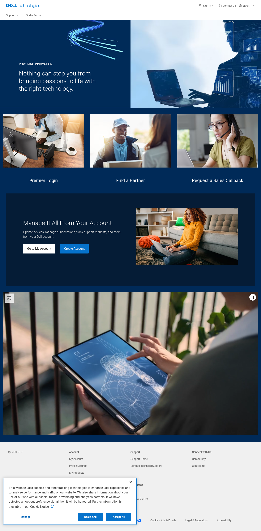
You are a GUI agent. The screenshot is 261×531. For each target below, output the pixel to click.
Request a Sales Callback (217, 180)
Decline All (90, 516)
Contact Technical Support (146, 465)
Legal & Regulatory (196, 520)
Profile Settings (78, 465)
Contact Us (198, 465)
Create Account (74, 248)
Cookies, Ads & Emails (163, 520)
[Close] (130, 482)
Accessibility (224, 520)
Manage (26, 516)
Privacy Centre (139, 498)
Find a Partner (130, 180)
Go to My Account (39, 248)
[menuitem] (13, 15)
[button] (207, 5)
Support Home (139, 458)
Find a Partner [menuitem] (34, 15)
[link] (227, 5)
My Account (76, 458)
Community (199, 458)
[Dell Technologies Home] (23, 5)
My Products (76, 472)
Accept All (119, 516)
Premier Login (43, 180)
